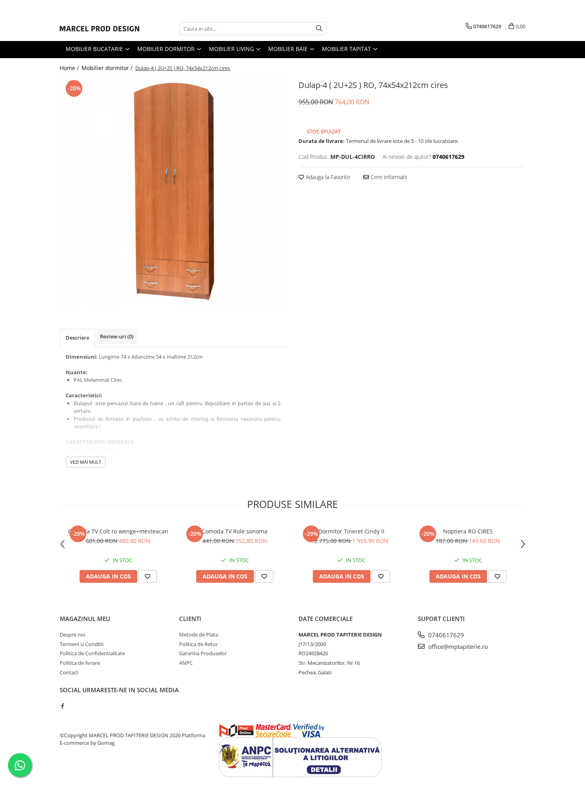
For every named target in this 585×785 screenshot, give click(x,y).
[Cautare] (319, 28)
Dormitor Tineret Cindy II (351, 531)
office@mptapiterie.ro (457, 646)
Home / (70, 68)
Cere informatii (388, 177)
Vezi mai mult (85, 462)
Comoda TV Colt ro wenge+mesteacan (118, 531)
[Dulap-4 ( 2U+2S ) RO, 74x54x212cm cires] (173, 191)
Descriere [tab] (77, 337)
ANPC (186, 662)
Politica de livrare (80, 662)
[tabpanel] (173, 191)
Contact (69, 672)
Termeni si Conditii (81, 644)
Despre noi (72, 634)
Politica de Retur (198, 644)
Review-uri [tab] (116, 336)
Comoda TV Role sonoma (234, 531)
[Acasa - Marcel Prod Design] (99, 28)
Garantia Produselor (203, 653)
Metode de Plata (198, 634)
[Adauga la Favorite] (147, 576)
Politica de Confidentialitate (92, 653)
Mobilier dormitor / (108, 68)
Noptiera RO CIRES (468, 531)
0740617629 (445, 635)
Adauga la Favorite (327, 177)
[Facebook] (62, 705)
